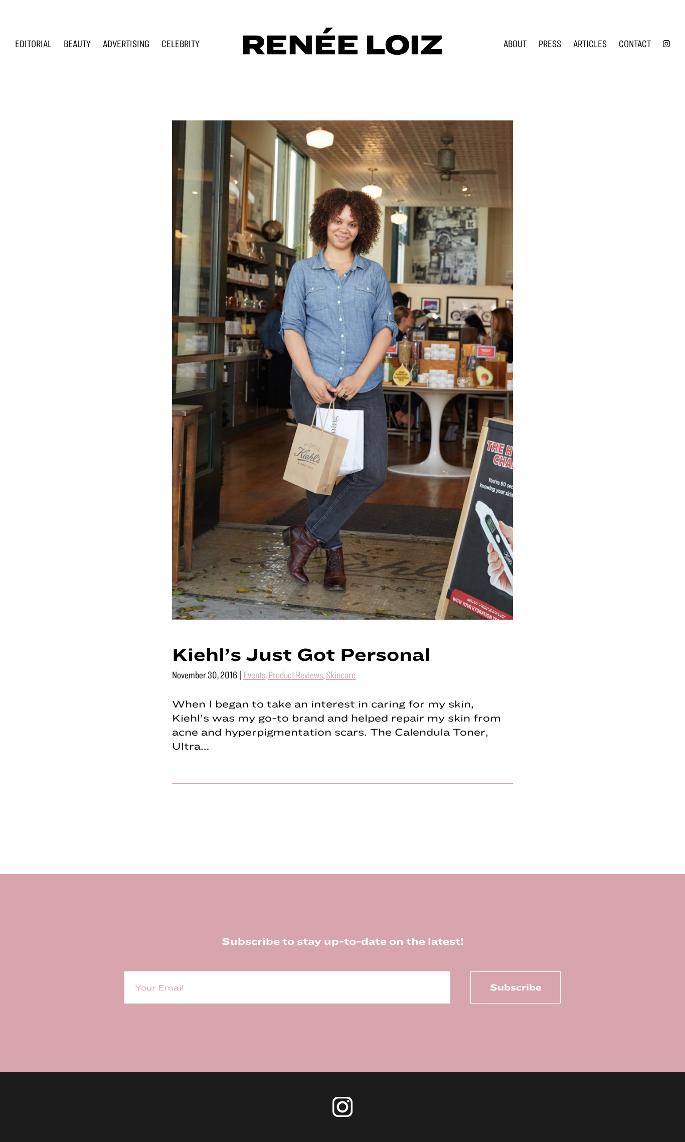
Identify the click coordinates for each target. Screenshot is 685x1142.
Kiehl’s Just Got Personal (301, 653)
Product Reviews (295, 674)
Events (254, 674)
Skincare (341, 674)
